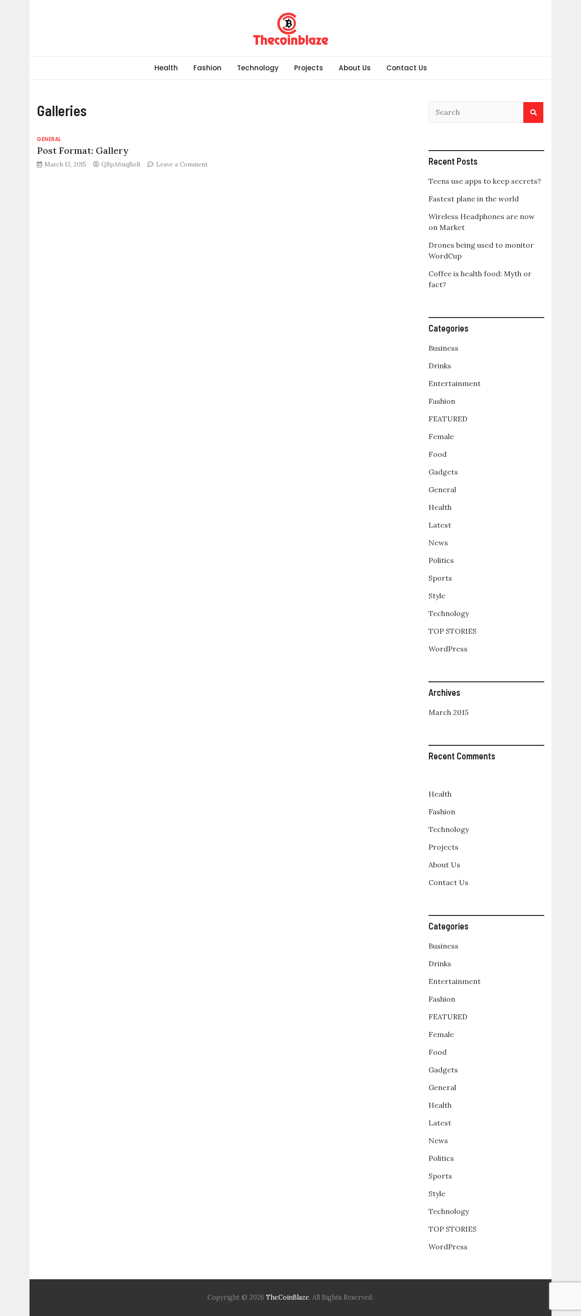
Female (441, 436)
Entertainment (454, 383)
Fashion (207, 68)
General (49, 139)
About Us (355, 68)
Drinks (439, 365)
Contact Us (406, 68)
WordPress (448, 648)
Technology (258, 68)
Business (443, 347)
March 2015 (448, 712)
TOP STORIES (452, 631)
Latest (439, 524)
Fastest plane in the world (473, 198)
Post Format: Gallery (82, 150)
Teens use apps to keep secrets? (484, 181)
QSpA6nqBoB (121, 164)
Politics (441, 560)
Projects (308, 68)
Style (436, 595)
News (438, 542)
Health (166, 68)
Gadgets (443, 471)
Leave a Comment (182, 164)
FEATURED (448, 418)
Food (437, 454)
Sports (440, 577)
